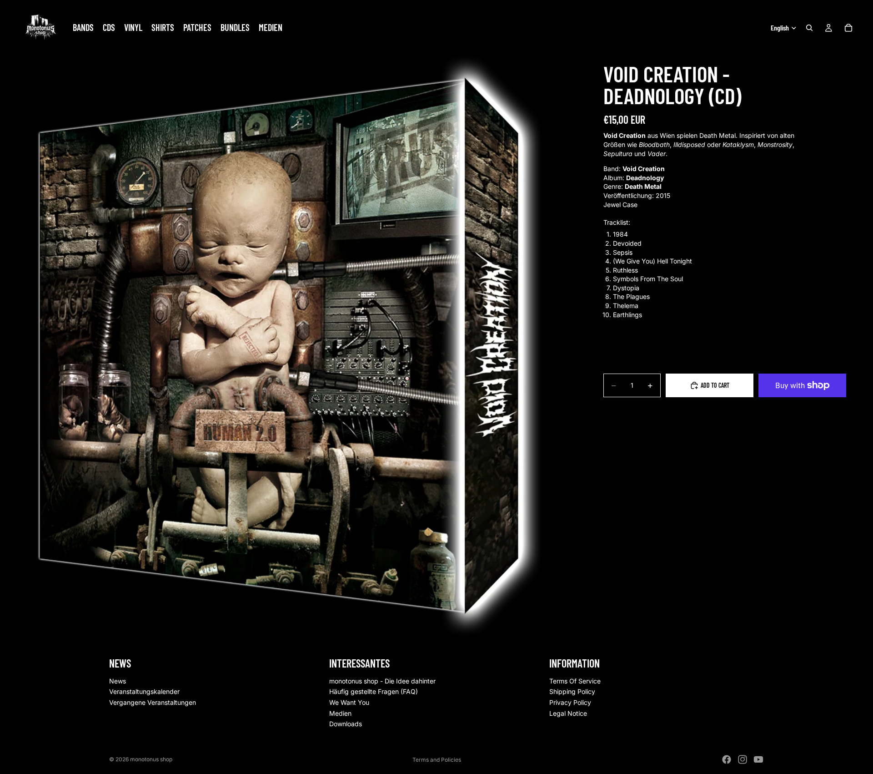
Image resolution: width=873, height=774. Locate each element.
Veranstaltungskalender (144, 692)
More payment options (802, 406)
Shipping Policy (572, 692)
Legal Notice (568, 713)
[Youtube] (758, 759)
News (117, 681)
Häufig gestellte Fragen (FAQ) (373, 692)
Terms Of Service (575, 681)
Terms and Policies (436, 759)
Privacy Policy (570, 702)
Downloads (345, 724)
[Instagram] (742, 759)
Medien (340, 713)
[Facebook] (726, 759)
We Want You (349, 702)
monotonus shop (151, 759)
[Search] (809, 28)
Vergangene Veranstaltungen (152, 702)
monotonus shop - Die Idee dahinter (382, 681)
